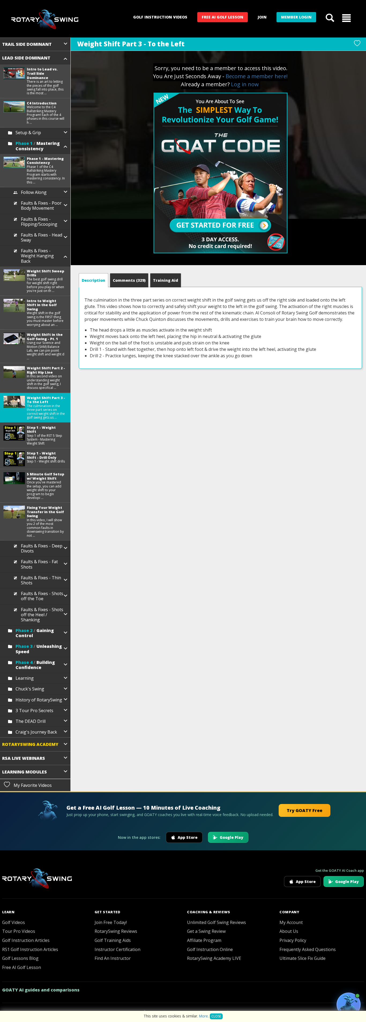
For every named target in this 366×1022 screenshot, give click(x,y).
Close (216, 1016)
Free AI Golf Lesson (222, 17)
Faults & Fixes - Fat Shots (39, 564)
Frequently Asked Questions (307, 949)
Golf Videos (13, 922)
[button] (346, 17)
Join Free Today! (111, 922)
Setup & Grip (28, 133)
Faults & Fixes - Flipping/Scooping (39, 221)
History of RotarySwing (39, 700)
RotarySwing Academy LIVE (214, 958)
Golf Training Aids (113, 940)
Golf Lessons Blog (20, 958)
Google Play (231, 837)
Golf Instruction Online (210, 949)
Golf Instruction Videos (160, 17)
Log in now (245, 84)
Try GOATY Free (304, 810)
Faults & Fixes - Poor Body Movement (41, 205)
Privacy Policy (292, 940)
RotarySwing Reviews (116, 931)
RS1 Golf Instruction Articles (30, 949)
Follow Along (34, 192)
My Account (291, 922)
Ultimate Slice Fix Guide (302, 958)
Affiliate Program (204, 940)
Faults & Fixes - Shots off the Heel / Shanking (42, 615)
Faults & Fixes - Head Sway (41, 237)
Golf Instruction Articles (26, 940)
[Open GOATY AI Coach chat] (349, 1005)
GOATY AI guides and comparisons (41, 990)
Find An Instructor (113, 958)
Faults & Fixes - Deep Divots (41, 548)
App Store (187, 837)
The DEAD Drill (31, 721)
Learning (25, 678)
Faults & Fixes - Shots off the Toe (42, 596)
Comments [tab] (129, 280)
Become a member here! (257, 76)
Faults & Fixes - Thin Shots (41, 580)
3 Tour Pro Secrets (34, 710)
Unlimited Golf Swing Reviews (216, 922)
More (203, 1016)
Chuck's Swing (30, 689)
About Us (288, 931)
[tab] (93, 280)
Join (262, 17)
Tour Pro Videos (18, 931)
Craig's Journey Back (36, 732)
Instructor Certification (117, 949)
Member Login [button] (296, 17)
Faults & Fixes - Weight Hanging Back (37, 256)
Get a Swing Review (206, 931)
